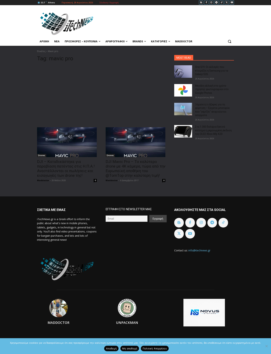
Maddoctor (43, 180)
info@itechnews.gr (199, 250)
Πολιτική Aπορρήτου (155, 348)
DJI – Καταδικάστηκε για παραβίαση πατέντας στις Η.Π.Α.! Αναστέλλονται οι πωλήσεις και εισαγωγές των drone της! (66, 168)
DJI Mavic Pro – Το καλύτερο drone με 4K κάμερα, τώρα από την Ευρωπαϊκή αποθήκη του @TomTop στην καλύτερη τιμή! (135, 168)
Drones (41, 155)
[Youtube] (232, 3)
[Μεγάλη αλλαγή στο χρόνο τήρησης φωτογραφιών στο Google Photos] (183, 90)
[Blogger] (201, 3)
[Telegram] (216, 3)
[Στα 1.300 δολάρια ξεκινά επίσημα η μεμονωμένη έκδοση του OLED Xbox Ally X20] (183, 131)
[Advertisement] (101, 93)
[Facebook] (206, 3)
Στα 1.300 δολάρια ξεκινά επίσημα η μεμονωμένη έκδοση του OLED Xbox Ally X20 (213, 130)
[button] (229, 41)
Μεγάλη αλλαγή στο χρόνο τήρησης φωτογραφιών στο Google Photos (212, 89)
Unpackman (127, 322)
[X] (227, 3)
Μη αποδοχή (129, 348)
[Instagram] (211, 3)
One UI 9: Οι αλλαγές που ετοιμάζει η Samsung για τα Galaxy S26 (211, 70)
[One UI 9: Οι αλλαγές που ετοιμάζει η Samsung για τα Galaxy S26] (183, 71)
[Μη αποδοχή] (266, 346)
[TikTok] (222, 3)
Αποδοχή (111, 348)
